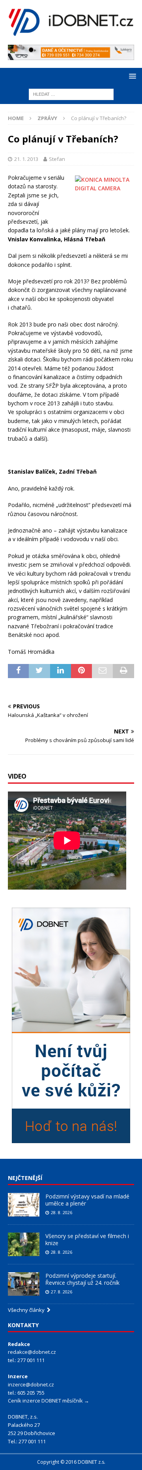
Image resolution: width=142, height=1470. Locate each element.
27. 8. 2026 (61, 1292)
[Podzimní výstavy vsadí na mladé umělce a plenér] (23, 1204)
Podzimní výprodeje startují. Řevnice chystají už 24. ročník (82, 1279)
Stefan (57, 158)
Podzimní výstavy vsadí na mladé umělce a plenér (87, 1200)
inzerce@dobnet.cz (31, 1384)
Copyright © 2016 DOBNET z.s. (71, 1462)
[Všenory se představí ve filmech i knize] (23, 1244)
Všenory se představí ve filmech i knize (87, 1239)
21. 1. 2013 (26, 158)
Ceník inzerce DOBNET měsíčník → (48, 1400)
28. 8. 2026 (61, 1212)
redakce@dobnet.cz (32, 1351)
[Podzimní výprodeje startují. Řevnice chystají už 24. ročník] (23, 1284)
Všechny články (27, 1309)
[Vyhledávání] (71, 94)
